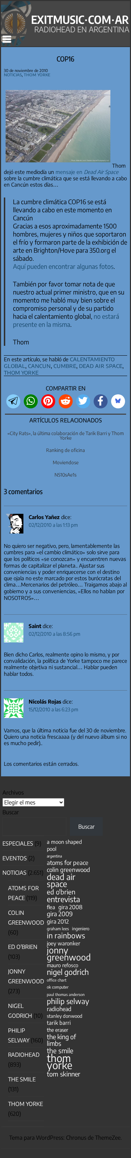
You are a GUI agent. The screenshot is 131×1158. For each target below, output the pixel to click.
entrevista (63, 899)
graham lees (58, 928)
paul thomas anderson (66, 994)
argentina (54, 856)
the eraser (57, 1030)
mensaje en (87, 172)
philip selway (68, 1001)
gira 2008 (70, 907)
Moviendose (66, 462)
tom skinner (63, 1073)
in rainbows (66, 935)
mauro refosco (62, 965)
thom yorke (21, 372)
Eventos (14, 858)
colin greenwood (68, 869)
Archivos (13, 792)
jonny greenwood (69, 953)
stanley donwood (64, 1016)
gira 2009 (60, 914)
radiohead (59, 1008)
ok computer (57, 986)
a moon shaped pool (64, 845)
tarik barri (59, 1022)
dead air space (100, 365)
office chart (56, 980)
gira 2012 (58, 921)
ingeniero (80, 928)
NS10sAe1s (65, 475)
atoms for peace (67, 862)
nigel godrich (68, 972)
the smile (60, 1050)
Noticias (13, 74)
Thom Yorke (37, 74)
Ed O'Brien (22, 946)
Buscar (10, 812)
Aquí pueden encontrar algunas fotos (63, 266)
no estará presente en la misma (66, 320)
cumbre (64, 365)
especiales (17, 843)
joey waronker (63, 943)
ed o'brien (61, 891)
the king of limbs (61, 1040)
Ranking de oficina (65, 450)
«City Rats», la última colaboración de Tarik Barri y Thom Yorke (65, 435)
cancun (39, 365)
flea (51, 907)
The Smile (22, 1079)
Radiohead (23, 1054)
